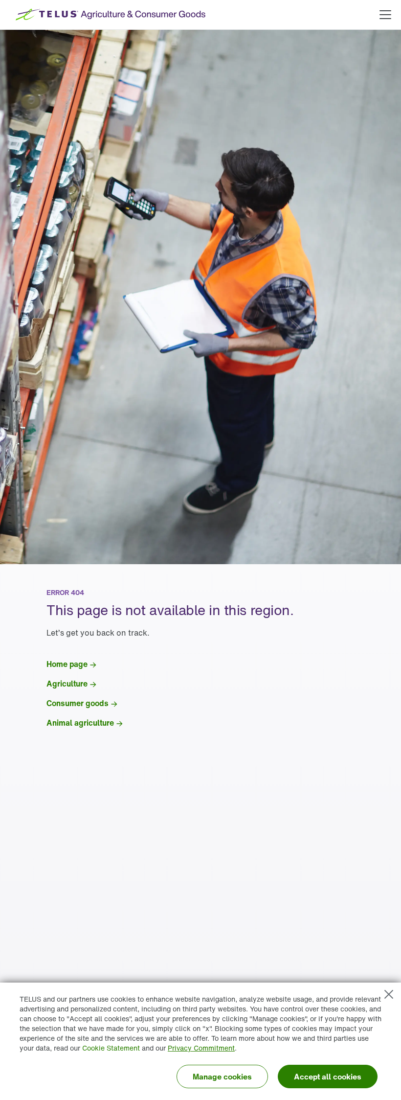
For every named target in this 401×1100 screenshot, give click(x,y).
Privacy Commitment (201, 1048)
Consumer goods (77, 703)
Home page (67, 664)
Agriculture (67, 683)
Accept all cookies (327, 1076)
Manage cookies (222, 1076)
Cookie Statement (111, 1048)
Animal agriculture (80, 723)
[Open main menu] (385, 15)
